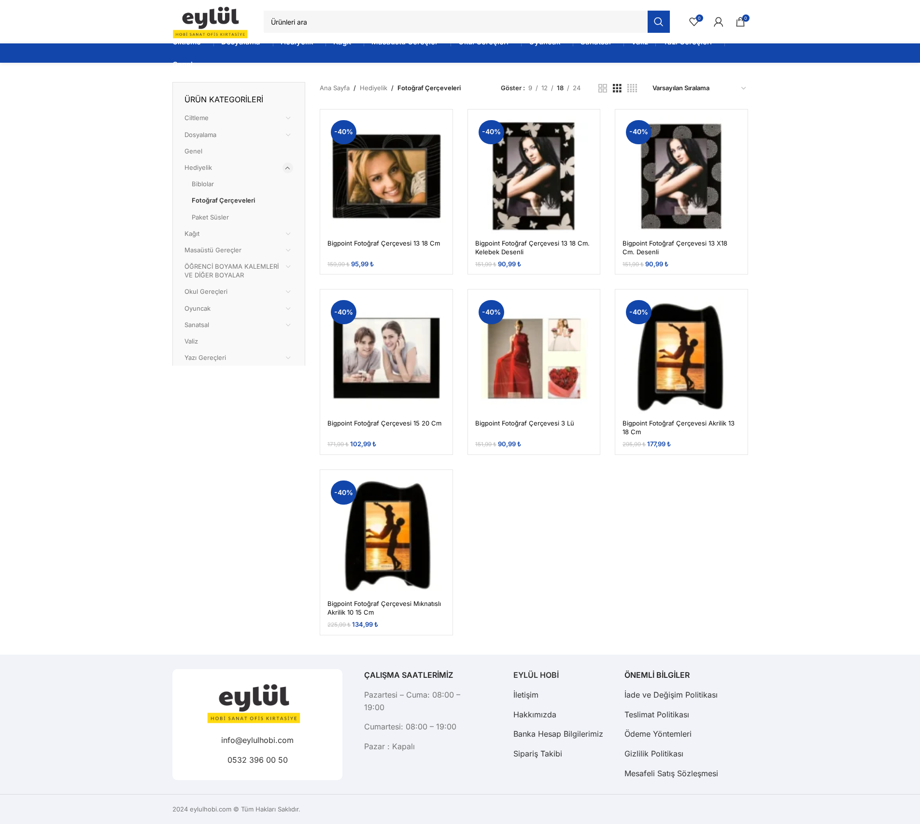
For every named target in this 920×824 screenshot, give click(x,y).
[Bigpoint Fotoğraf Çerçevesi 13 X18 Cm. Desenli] (681, 175)
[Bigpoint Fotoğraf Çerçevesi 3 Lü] (534, 355)
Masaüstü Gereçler (212, 250)
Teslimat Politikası (656, 714)
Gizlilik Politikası (653, 753)
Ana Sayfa (335, 88)
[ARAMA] (659, 22)
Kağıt (191, 233)
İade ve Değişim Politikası (671, 695)
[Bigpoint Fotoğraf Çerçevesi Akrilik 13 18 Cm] (681, 355)
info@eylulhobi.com (257, 740)
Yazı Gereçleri (205, 357)
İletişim (525, 695)
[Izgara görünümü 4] (632, 88)
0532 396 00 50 (257, 759)
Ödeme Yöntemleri (658, 734)
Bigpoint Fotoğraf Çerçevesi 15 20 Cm (384, 423)
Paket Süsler (210, 217)
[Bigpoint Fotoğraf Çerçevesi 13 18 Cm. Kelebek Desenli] (534, 175)
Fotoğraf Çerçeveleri (223, 200)
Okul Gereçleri (205, 291)
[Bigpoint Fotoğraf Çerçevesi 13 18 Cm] (386, 175)
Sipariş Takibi (537, 753)
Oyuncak (197, 308)
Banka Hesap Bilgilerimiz (558, 734)
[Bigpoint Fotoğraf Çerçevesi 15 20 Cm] (386, 355)
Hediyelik (198, 167)
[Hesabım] (718, 21)
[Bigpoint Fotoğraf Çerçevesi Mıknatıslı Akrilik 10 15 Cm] (386, 536)
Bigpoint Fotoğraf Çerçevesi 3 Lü (524, 423)
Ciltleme (196, 118)
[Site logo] (213, 21)
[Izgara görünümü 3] (617, 88)
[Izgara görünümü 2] (602, 88)
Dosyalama (200, 134)
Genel (193, 151)
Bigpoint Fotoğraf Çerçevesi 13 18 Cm (383, 243)
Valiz (191, 341)
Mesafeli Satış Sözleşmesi (671, 773)
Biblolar (203, 184)
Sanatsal (196, 325)
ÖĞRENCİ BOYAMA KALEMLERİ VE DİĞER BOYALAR (231, 270)
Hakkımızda (534, 714)
